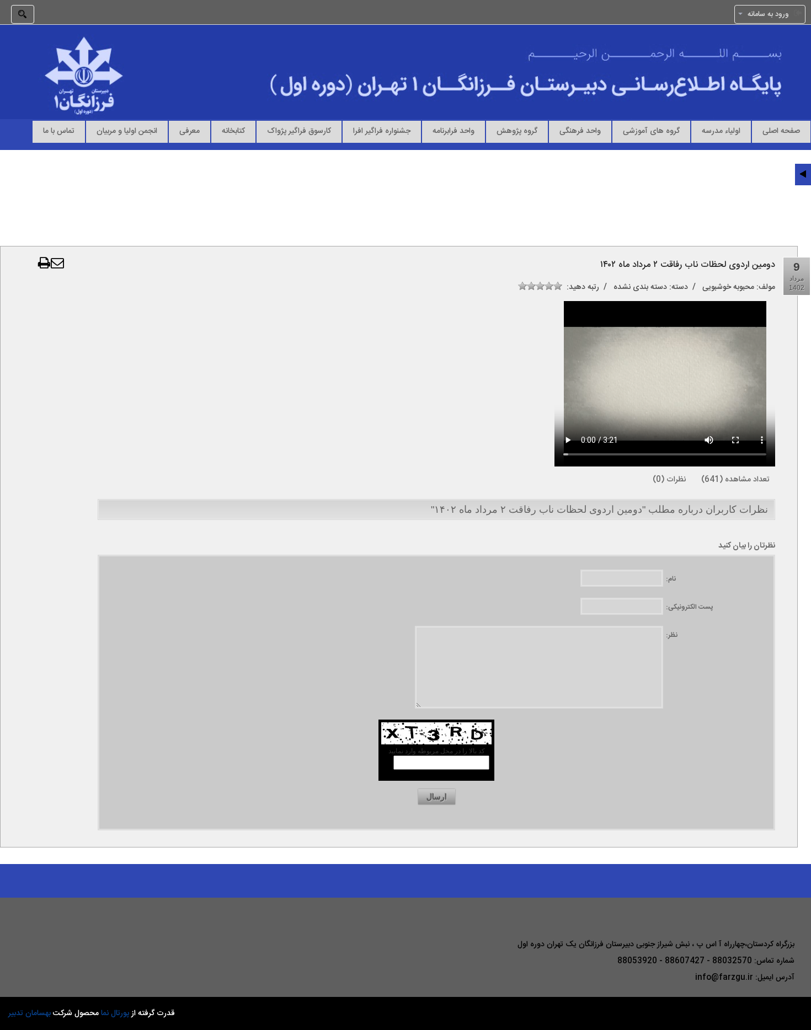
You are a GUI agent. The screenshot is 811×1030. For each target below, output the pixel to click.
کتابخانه (233, 131)
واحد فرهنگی (580, 131)
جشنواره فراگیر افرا (381, 131)
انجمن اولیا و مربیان (127, 131)
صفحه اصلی (781, 131)
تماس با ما (58, 131)
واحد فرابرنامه (453, 131)
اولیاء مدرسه (721, 131)
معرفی (189, 131)
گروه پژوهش (517, 131)
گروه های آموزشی (651, 131)
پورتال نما (115, 1013)
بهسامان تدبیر (29, 1013)
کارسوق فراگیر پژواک (299, 131)
